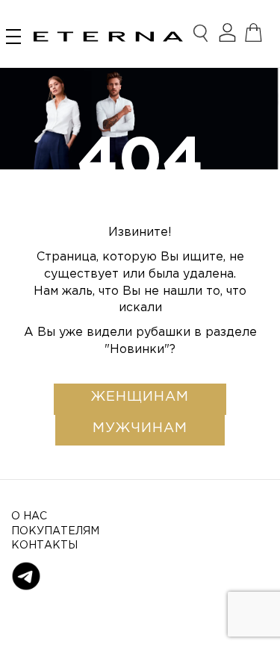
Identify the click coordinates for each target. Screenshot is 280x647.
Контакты (44, 545)
